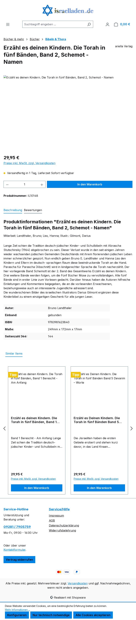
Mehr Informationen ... (17, 609)
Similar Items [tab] (13, 353)
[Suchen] (89, 24)
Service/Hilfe (59, 509)
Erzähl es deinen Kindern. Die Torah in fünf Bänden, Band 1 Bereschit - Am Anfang (34, 420)
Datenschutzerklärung (64, 525)
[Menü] (8, 24)
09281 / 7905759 (17, 527)
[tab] (13, 210)
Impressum (56, 515)
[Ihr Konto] (107, 24)
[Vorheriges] (4, 428)
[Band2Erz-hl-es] (68, 113)
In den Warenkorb (89, 184)
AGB (52, 520)
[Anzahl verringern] (7, 184)
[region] (68, 113)
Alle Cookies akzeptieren (93, 615)
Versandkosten (78, 583)
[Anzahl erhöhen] (42, 184)
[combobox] (53, 24)
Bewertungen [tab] (33, 210)
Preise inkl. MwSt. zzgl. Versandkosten (29, 163)
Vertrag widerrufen (19, 559)
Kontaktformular (15, 549)
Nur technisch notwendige (51, 615)
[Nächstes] (131, 428)
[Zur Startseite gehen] (68, 10)
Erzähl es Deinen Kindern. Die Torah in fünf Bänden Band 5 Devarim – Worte (97, 420)
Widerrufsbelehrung (62, 530)
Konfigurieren (17, 615)
